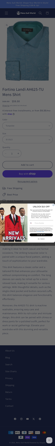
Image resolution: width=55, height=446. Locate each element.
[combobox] (32, 223)
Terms (43, 231)
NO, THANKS (41, 238)
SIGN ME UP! (41, 234)
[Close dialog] (53, 205)
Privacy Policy (39, 231)
